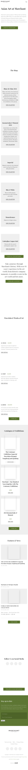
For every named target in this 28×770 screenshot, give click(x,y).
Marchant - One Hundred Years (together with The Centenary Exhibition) (10, 484)
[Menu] (26, 1)
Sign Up (2, 720)
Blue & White (10, 190)
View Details (4, 352)
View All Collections (14, 256)
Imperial (10, 162)
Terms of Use (8, 742)
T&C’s (14, 742)
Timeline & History (14, 281)
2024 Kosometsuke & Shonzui (10, 514)
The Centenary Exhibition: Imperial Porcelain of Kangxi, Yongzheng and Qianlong (10, 455)
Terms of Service (14, 759)
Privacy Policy (20, 742)
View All (14, 418)
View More (14, 622)
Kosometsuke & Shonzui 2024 (10, 124)
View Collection (10, 105)
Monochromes (10, 217)
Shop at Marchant (9, 27)
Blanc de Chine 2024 (10, 89)
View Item (10, 492)
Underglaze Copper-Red (10, 241)
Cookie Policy (14, 744)
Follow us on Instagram (14, 689)
